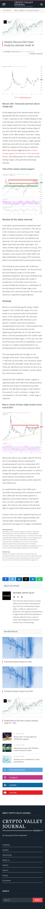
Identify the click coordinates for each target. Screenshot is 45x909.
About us (6, 860)
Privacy (5, 875)
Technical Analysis (33, 10)
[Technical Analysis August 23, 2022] (22, 648)
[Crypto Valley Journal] (23, 4)
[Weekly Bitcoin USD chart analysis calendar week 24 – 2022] (22, 707)
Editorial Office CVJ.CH (12, 52)
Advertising (7, 855)
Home (16, 10)
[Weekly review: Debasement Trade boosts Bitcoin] (7, 759)
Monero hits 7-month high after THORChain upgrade (25, 738)
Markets (22, 10)
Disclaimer (6, 880)
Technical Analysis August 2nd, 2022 (18, 691)
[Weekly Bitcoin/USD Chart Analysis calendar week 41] (22, 28)
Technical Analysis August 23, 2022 (18, 662)
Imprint (5, 870)
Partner (5, 865)
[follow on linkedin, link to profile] (23, 785)
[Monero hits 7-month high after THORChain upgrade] (7, 736)
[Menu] (4, 4)
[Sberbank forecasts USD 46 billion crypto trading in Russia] (7, 748)
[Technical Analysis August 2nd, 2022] (22, 677)
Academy (6, 845)
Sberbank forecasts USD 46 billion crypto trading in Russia (26, 749)
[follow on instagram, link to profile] (23, 777)
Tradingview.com (25, 97)
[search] (41, 4)
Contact (5, 850)
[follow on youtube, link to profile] (23, 792)
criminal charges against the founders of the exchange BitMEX (20, 153)
